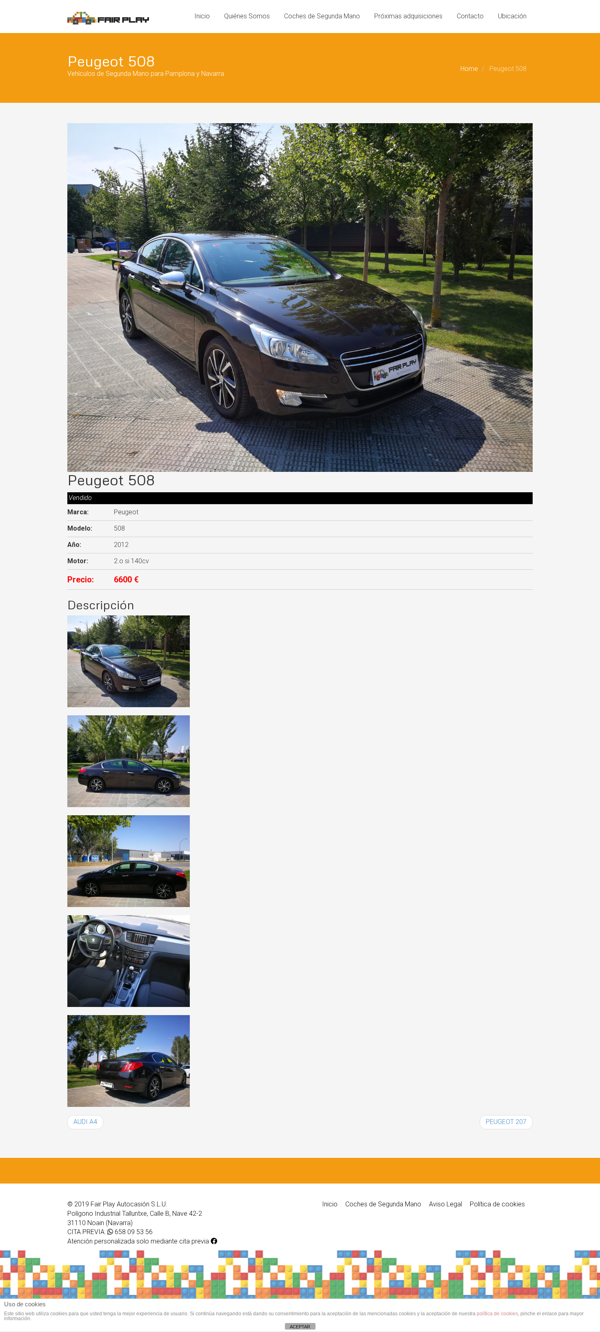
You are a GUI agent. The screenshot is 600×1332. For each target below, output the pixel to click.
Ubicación (512, 16)
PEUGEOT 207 (506, 1122)
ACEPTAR (300, 1326)
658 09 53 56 (133, 1232)
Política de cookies (497, 1204)
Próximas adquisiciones (408, 16)
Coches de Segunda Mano (322, 16)
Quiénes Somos (247, 16)
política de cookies (497, 1314)
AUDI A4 (85, 1122)
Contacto (470, 16)
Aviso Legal (445, 1204)
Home (469, 69)
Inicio (202, 16)
